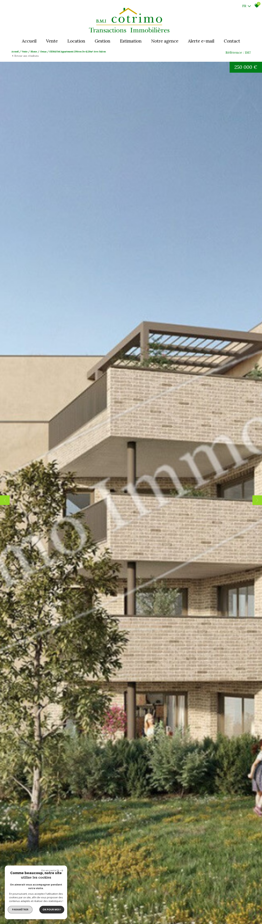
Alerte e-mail (201, 41)
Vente (52, 41)
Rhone (33, 51)
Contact (232, 41)
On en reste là (50, 870)
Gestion (102, 41)
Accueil (29, 41)
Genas (43, 51)
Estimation (131, 41)
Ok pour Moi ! (52, 909)
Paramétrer (20, 909)
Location (76, 41)
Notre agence (164, 41)
